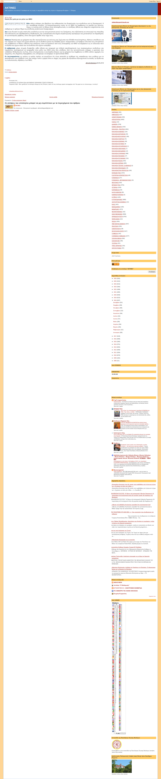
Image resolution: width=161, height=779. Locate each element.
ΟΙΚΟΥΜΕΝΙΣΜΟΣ (117, 214)
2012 (115, 349)
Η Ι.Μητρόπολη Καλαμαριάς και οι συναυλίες (122, 539)
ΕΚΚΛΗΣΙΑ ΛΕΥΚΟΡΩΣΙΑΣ (119, 146)
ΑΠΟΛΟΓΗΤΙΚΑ (116, 119)
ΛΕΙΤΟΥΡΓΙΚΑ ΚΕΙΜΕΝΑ (119, 202)
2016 (115, 339)
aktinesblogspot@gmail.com (120, 22)
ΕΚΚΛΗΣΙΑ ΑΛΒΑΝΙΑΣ (118, 131)
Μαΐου (115, 321)
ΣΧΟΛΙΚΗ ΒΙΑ (116, 241)
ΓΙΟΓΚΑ (114, 122)
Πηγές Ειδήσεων (118, 471)
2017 (115, 336)
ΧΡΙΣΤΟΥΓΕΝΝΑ (116, 248)
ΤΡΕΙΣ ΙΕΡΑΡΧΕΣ (117, 245)
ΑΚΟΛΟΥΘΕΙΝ (118, 582)
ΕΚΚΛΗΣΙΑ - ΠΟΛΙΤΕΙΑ (118, 129)
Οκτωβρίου (116, 308)
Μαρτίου (115, 327)
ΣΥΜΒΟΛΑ (115, 233)
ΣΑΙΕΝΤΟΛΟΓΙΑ (116, 228)
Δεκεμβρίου (116, 302)
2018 (115, 300)
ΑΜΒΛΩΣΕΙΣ (115, 114)
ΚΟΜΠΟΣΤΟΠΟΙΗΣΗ (117, 194)
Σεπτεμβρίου (116, 310)
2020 (115, 295)
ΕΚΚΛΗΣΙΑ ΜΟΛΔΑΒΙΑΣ (119, 151)
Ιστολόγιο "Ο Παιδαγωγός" (121, 585)
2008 (115, 360)
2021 (115, 292)
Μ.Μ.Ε (113, 204)
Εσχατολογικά (117, 401)
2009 (115, 358)
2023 (115, 286)
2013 (115, 347)
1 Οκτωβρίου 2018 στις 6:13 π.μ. (16, 91)
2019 (115, 297)
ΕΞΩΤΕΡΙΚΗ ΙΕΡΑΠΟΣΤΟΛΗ (120, 175)
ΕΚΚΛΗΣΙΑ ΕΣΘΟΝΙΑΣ (118, 141)
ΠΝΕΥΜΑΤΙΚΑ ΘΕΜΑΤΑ (118, 224)
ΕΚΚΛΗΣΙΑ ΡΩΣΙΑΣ (117, 160)
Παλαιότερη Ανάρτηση (98, 97)
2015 (115, 341)
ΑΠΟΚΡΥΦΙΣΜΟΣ (117, 117)
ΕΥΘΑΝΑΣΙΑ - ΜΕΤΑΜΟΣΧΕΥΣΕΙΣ (121, 180)
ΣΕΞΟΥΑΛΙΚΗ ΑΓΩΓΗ (118, 231)
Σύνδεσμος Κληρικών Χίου (121, 421)
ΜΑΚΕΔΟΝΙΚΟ (116, 207)
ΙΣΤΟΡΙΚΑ (114, 187)
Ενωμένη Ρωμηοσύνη (120, 593)
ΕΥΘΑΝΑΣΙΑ (115, 177)
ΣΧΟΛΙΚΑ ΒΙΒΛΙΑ (117, 238)
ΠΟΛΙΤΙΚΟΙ (115, 226)
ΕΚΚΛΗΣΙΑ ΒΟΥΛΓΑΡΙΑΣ (119, 136)
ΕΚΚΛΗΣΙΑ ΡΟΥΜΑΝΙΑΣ (119, 158)
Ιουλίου (115, 316)
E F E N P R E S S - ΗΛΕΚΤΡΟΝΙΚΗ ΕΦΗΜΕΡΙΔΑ (128, 588)
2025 (115, 281)
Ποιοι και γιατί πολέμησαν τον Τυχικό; (120, 530)
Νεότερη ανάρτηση (10, 97)
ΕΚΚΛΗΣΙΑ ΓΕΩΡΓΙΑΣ (118, 139)
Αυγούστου (116, 313)
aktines (18, 105)
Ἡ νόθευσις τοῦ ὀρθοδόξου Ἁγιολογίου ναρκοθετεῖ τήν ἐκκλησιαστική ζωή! (130, 504)
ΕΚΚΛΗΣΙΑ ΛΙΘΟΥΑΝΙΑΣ (119, 148)
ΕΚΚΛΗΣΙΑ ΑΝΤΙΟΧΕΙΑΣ (119, 134)
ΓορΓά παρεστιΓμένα (120, 400)
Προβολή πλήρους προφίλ (12, 110)
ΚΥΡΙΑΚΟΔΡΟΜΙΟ (117, 199)
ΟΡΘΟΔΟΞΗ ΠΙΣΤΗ (117, 216)
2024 (115, 284)
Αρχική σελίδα (53, 97)
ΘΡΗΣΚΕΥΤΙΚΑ (116, 185)
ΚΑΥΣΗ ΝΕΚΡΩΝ (116, 192)
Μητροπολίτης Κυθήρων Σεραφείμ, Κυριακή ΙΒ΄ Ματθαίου (125, 547)
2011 (115, 352)
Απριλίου (116, 324)
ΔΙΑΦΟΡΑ (114, 124)
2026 (115, 278)
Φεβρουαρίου (117, 329)
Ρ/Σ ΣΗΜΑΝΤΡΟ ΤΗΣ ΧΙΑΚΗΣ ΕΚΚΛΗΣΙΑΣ (126, 591)
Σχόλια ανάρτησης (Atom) (19, 100)
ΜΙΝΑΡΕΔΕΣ (115, 209)
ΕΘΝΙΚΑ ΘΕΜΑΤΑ (13, 72)
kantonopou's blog (119, 433)
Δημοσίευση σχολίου (10, 94)
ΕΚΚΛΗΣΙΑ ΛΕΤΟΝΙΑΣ (118, 143)
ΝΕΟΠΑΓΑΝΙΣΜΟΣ (117, 211)
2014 (115, 344)
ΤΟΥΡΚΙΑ (114, 243)
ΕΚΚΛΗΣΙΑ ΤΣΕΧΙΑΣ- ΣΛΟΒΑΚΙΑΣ (121, 165)
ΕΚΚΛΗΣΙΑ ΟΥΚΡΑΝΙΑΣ (118, 153)
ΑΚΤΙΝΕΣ (10, 7)
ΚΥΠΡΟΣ (114, 197)
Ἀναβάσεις (117, 443)
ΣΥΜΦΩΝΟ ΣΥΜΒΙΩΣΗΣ (119, 236)
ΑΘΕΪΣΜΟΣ (115, 112)
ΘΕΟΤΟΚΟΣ (115, 182)
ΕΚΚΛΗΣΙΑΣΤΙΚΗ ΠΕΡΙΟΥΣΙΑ (120, 170)
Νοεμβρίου (116, 305)
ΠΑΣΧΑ (114, 221)
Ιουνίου (115, 318)
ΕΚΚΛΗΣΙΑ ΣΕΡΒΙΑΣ (117, 163)
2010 (115, 355)
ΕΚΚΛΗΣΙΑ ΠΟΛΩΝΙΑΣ (118, 156)
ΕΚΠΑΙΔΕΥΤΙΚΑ (116, 173)
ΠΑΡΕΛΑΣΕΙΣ (116, 219)
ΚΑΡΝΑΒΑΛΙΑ (116, 190)
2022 (115, 289)
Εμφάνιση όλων (152, 596)
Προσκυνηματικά (119, 470)
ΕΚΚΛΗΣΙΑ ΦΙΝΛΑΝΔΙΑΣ (119, 168)
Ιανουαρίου (116, 332)
